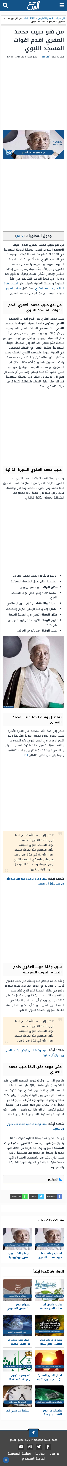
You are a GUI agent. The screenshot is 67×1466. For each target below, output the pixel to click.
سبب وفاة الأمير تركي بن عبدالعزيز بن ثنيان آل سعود (34, 1053)
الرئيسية (60, 18)
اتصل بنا (40, 1454)
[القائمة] (62, 6)
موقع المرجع (13, 288)
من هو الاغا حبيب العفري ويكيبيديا (19, 1255)
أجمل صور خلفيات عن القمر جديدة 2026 (19, 1344)
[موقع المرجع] (33, 5)
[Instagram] (30, 1447)
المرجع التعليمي (46, 18)
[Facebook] (48, 1447)
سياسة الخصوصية (19, 1454)
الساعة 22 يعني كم (18, 1411)
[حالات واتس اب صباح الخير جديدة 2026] (49, 1290)
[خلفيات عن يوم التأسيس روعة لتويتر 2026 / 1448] (49, 1396)
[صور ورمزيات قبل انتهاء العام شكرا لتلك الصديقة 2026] (49, 1325)
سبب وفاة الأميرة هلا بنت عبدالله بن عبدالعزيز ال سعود (35, 881)
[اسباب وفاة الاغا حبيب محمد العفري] (49, 1239)
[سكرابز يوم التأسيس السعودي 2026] (17, 1290)
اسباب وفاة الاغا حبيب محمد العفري (50, 1255)
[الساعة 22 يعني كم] (17, 1396)
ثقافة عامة (29, 18)
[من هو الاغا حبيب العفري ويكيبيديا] (17, 1239)
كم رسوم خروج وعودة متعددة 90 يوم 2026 (19, 1379)
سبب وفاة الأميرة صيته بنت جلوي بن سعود (35, 1126)
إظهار (20, 236)
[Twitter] (39, 1447)
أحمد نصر (46, 57)
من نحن (55, 1454)
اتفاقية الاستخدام (33, 1459)
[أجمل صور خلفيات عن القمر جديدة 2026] (17, 1325)
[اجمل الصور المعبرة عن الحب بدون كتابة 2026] (49, 1361)
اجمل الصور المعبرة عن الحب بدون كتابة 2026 (49, 1379)
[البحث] (5, 6)
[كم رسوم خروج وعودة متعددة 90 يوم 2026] (17, 1361)
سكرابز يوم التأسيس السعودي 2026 (18, 1308)
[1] (26, 755)
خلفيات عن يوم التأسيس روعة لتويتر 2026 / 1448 (51, 1414)
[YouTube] (21, 1447)
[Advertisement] (33, 94)
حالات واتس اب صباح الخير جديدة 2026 (51, 1308)
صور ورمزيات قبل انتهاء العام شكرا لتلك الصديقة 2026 (50, 1344)
